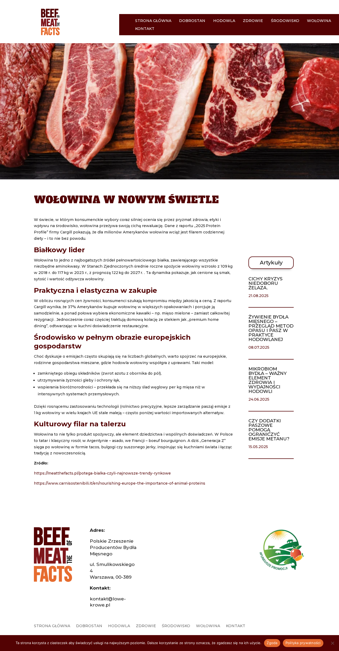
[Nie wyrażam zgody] (332, 643)
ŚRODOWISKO (285, 21)
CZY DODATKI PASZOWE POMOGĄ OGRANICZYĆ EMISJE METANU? (268, 429)
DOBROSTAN (192, 21)
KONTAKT (144, 29)
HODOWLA (224, 21)
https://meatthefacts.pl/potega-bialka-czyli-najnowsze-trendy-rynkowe (102, 473)
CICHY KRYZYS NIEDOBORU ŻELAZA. (265, 283)
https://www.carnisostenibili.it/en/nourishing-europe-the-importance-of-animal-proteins (119, 483)
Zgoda (272, 643)
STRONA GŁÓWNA (153, 21)
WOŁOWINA (319, 21)
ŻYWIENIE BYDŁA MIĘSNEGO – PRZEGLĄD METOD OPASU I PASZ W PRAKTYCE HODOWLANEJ (270, 328)
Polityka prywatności (303, 643)
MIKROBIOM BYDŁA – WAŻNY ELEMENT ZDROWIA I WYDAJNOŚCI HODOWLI (267, 380)
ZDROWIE (253, 21)
